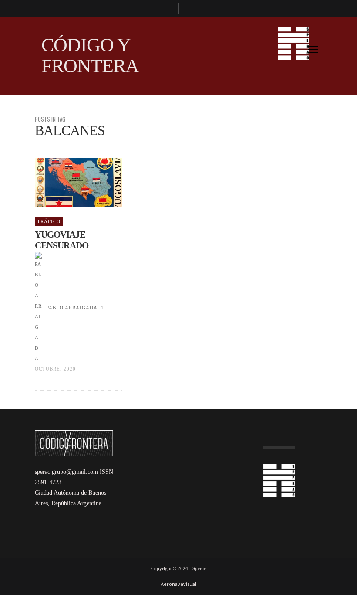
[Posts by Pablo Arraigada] (38, 307)
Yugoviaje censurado (61, 240)
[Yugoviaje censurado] (64, 182)
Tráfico (49, 221)
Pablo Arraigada (71, 307)
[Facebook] (168, 8)
